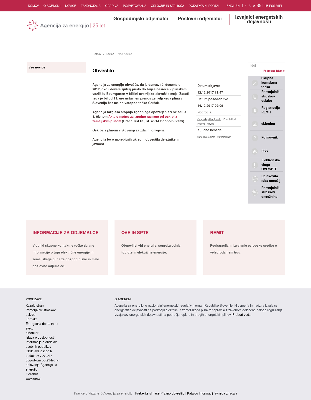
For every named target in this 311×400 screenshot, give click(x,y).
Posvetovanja (134, 5)
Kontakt (31, 319)
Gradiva (111, 5)
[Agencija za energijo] (67, 26)
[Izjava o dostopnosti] (259, 5)
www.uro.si (33, 378)
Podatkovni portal (204, 5)
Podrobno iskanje (274, 70)
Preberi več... (242, 314)
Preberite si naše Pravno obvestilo (159, 393)
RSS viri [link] (275, 5)
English (233, 5)
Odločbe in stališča (167, 5)
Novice (70, 5)
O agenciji (52, 5)
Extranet (32, 373)
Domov (33, 5)
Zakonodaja (91, 5)
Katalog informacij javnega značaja (212, 393)
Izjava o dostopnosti (40, 337)
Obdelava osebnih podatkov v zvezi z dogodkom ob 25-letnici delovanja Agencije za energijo (42, 360)
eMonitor (32, 332)
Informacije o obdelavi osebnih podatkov (41, 344)
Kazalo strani (35, 305)
